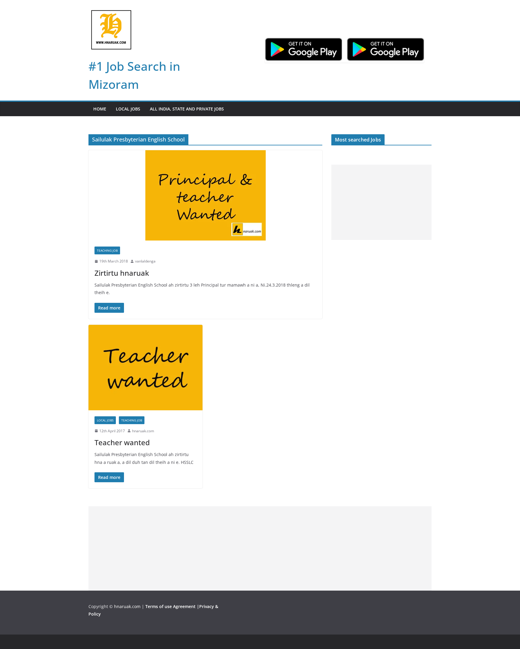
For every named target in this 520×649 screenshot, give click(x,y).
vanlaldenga (145, 261)
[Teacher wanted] (145, 367)
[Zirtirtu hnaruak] (205, 195)
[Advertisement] (381, 202)
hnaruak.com (143, 430)
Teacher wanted (122, 442)
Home (99, 109)
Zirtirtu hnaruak (121, 273)
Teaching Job (107, 250)
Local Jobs (128, 109)
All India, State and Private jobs (187, 109)
